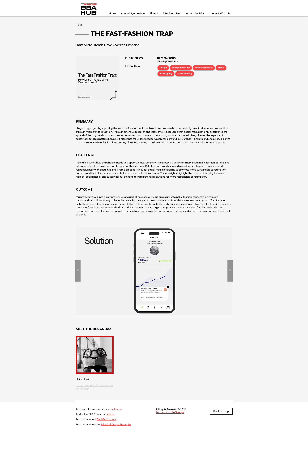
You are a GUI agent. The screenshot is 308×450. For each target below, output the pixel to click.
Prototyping (166, 74)
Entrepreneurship (181, 68)
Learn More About (86, 420)
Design (163, 68)
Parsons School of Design (170, 413)
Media (221, 68)
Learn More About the (88, 425)
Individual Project (204, 68)
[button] (154, 271)
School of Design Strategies (116, 425)
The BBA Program (106, 420)
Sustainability (184, 74)
